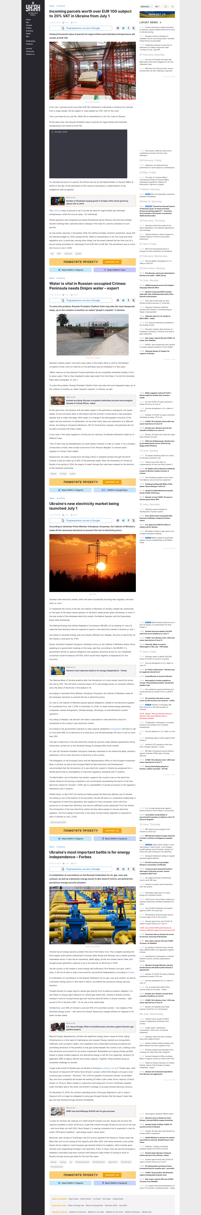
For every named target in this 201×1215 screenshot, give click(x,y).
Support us (157, 14)
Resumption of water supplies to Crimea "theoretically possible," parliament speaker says (157, 682)
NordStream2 (99, 1162)
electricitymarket (58, 822)
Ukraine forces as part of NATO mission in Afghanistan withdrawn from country (154, 1021)
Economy (29, 31)
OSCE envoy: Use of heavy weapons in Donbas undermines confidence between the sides (157, 901)
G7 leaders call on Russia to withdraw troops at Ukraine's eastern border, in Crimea (157, 471)
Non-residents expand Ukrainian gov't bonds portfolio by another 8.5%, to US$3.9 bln (157, 691)
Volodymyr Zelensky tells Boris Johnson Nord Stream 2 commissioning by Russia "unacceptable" (156, 309)
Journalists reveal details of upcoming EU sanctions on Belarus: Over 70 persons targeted (157, 817)
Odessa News (118, 1199)
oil (71, 1162)
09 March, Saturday (151, 201)
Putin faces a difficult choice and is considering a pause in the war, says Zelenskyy (156, 153)
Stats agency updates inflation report (159, 1114)
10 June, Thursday (150, 824)
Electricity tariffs (111, 1205)
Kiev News (107, 1199)
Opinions (29, 44)
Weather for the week (96, 1212)
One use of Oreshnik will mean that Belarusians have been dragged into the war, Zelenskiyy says (157, 62)
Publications (30, 41)
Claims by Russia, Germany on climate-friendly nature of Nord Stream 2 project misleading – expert (157, 1065)
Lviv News (97, 1199)
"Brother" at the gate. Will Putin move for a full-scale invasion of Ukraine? (155, 707)
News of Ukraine (59, 1199)
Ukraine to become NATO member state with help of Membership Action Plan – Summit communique (157, 294)
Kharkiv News (85, 1199)
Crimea (63, 473)
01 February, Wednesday (154, 256)
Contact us (30, 54)
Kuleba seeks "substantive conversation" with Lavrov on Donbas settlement (154, 1030)
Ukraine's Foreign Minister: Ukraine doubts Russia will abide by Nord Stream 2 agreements (156, 967)
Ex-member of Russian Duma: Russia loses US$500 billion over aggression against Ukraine (157, 949)
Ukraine (29, 25)
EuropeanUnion (82, 1162)
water (72, 473)
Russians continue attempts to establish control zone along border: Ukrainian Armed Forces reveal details (157, 38)
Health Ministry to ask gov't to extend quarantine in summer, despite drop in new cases (157, 1140)
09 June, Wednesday (151, 1014)
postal (78, 253)
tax (52, 253)
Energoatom (116, 729)
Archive (29, 49)
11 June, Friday (148, 651)
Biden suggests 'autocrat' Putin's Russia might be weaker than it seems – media (155, 395)
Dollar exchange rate (76, 1205)
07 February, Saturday (152, 54)
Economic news (59, 1205)
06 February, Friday (151, 160)
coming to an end (110, 1068)
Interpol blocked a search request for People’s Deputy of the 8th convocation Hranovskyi (156, 236)
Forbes (131, 972)
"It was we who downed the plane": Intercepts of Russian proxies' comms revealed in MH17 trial (156, 871)
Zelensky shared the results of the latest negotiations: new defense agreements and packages (157, 227)
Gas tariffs (123, 1205)
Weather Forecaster (132, 1212)
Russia (53, 473)
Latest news (149, 22)
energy (63, 1162)
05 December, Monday (152, 268)
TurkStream (126, 1162)
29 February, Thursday (152, 220)
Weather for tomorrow (77, 1212)
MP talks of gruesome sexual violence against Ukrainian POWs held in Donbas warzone (157, 753)
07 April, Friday (148, 244)
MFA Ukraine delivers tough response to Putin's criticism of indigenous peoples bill (157, 838)
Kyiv (27, 36)
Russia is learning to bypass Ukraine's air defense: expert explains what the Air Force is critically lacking (157, 29)
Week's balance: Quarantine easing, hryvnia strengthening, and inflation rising (156, 540)
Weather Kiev (147, 1212)
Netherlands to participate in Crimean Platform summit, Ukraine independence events (157, 958)
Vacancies (30, 51)
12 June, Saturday (150, 504)
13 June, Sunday (149, 450)
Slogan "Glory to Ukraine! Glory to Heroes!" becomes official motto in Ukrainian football (156, 716)
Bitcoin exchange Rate (94, 1205)
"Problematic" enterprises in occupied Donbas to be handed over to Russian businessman (157, 724)
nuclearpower (57, 1166)
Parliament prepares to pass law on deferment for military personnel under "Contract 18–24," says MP (156, 47)
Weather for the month (114, 1212)
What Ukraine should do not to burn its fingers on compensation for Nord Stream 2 (157, 624)
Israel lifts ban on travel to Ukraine (158, 676)
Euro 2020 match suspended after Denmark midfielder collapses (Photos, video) (156, 518)
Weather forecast (59, 1212)
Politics (29, 28)
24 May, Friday (148, 172)
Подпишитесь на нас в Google (83, 28)
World (28, 34)
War (27, 22)
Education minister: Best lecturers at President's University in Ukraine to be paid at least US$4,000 (157, 331)
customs (57, 210)
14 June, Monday (149, 280)
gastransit (112, 1162)
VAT (59, 253)
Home (28, 20)
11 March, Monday (150, 189)
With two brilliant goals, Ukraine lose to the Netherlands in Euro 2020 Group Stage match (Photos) (157, 443)
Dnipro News (73, 1199)
